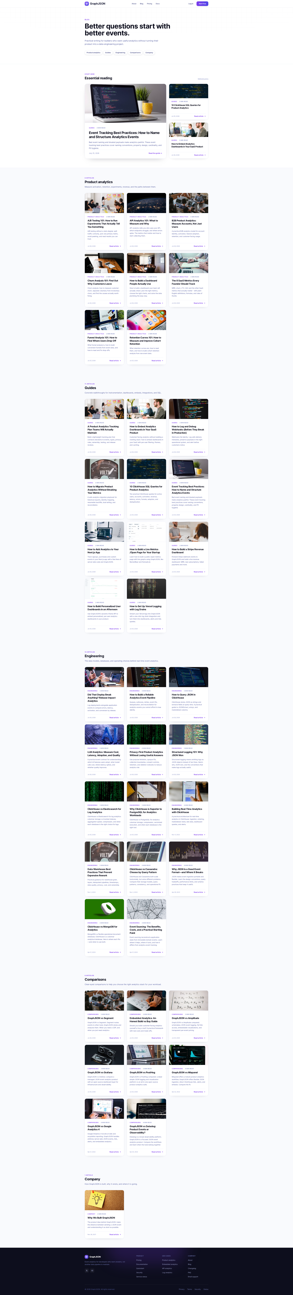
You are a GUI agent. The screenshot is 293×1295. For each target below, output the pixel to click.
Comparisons (135, 53)
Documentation (142, 1264)
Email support (193, 1277)
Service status (141, 1277)
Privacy (181, 1289)
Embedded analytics (170, 1264)
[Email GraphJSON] (92, 1271)
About (134, 4)
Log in (191, 4)
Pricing (149, 4)
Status (205, 1289)
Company (149, 53)
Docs (158, 4)
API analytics (167, 1268)
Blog (141, 4)
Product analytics (93, 53)
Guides (108, 53)
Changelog (192, 1268)
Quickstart (140, 1268)
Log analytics (167, 1272)
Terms (189, 1289)
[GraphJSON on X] (87, 1271)
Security (139, 1272)
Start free (202, 4)
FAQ (189, 1272)
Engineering (120, 53)
